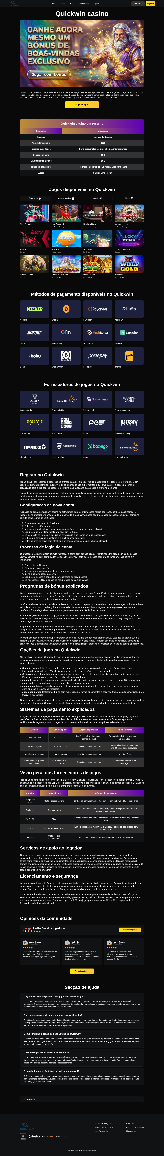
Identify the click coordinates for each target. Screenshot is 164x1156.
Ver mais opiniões (82, 971)
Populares (33, 198)
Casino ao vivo (64, 198)
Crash (96, 198)
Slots (127, 198)
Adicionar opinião (130, 930)
